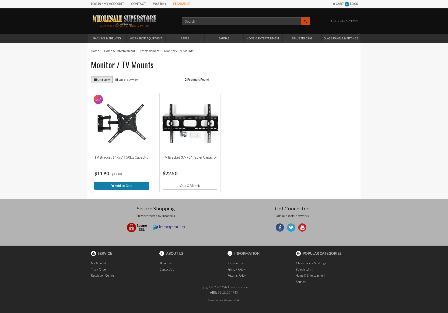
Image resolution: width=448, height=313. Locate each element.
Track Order (99, 269)
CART (346, 4)
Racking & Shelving (107, 38)
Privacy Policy (236, 269)
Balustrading (302, 38)
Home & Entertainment (263, 38)
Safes (185, 38)
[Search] (305, 21)
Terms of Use (236, 263)
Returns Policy (237, 275)
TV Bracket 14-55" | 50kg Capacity (121, 157)
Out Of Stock (190, 186)
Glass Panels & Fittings (341, 38)
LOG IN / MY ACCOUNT (107, 4)
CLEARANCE (181, 4)
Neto (237, 300)
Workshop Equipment (146, 38)
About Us (165, 263)
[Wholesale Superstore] (124, 21)
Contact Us (166, 269)
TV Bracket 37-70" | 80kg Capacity (190, 157)
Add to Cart (123, 186)
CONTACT (138, 4)
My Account (98, 263)
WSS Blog (159, 4)
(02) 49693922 (346, 21)
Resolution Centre (102, 275)
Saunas (224, 38)
